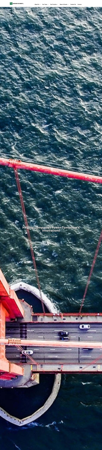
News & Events (63, 4)
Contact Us (73, 4)
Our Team (44, 4)
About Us (37, 4)
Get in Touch (50, 236)
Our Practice (53, 4)
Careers (80, 4)
